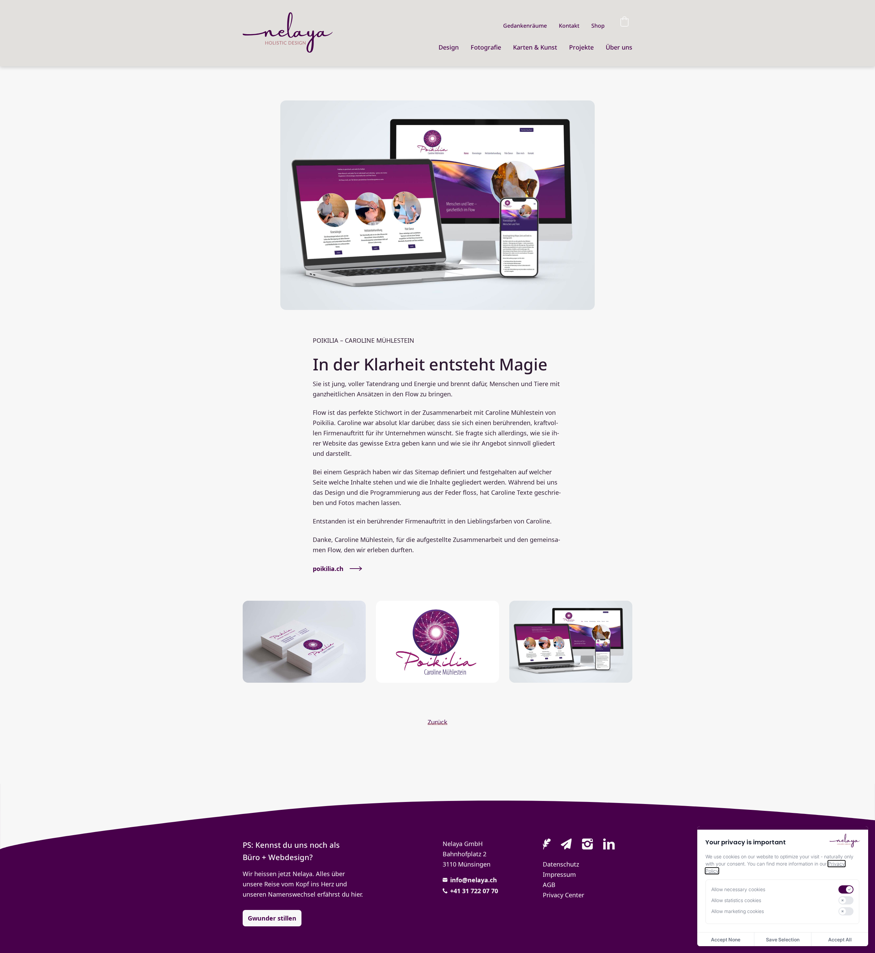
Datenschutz (561, 864)
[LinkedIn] (609, 845)
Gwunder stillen (272, 918)
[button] (624, 21)
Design (449, 47)
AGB (549, 884)
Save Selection (782, 939)
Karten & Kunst (535, 47)
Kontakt (569, 26)
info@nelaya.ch (473, 880)
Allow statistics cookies (736, 900)
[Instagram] (587, 845)
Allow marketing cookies (737, 911)
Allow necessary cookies (738, 889)
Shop (598, 26)
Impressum (559, 874)
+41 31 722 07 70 (474, 891)
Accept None (725, 939)
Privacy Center (563, 895)
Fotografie (486, 47)
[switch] (845, 889)
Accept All (840, 939)
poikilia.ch (328, 568)
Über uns (619, 47)
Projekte (581, 47)
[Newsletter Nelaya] (566, 845)
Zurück (437, 722)
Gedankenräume (525, 26)
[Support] (547, 845)
